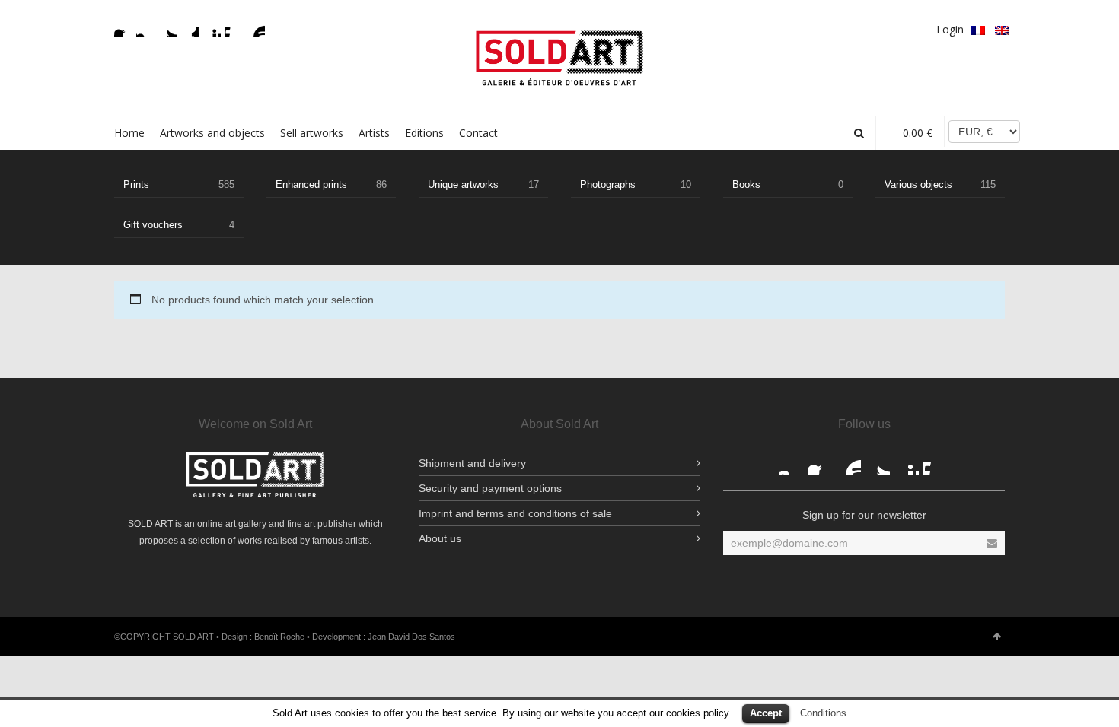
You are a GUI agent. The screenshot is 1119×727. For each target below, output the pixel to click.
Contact (478, 132)
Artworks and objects (212, 132)
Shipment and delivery (472, 463)
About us (440, 538)
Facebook (123, 28)
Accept (766, 713)
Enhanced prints (331, 184)
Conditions (823, 713)
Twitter (167, 28)
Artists (374, 132)
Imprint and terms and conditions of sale (515, 513)
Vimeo (234, 28)
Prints (178, 184)
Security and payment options (490, 488)
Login (950, 29)
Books (787, 184)
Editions (424, 132)
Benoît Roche (279, 636)
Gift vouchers (178, 224)
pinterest (211, 28)
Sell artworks (311, 132)
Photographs (635, 184)
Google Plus (189, 28)
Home (129, 132)
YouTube (256, 28)
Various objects (940, 184)
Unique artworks (483, 184)
